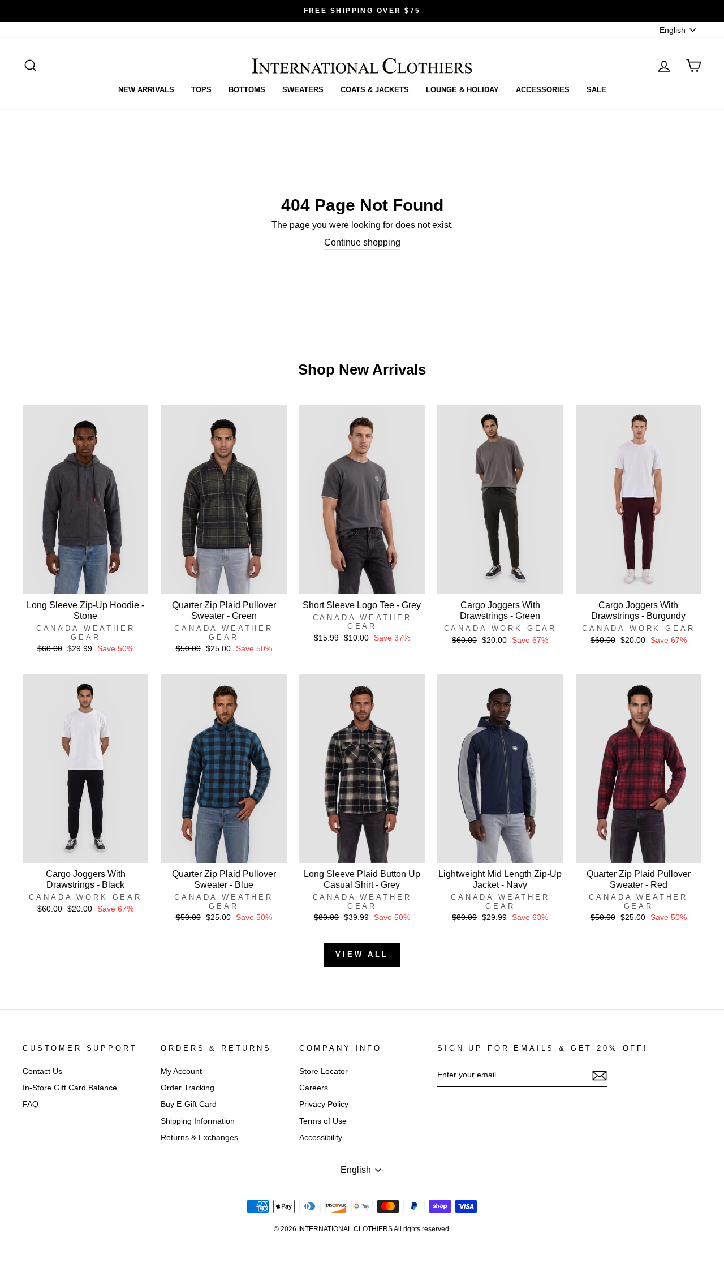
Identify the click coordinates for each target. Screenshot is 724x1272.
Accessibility (320, 1137)
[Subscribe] (599, 1075)
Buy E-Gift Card (189, 1104)
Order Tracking (187, 1088)
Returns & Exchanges (199, 1137)
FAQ (30, 1104)
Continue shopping (362, 242)
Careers (313, 1088)
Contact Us (42, 1071)
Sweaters (303, 89)
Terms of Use (323, 1121)
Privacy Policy (323, 1104)
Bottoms (247, 89)
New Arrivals (146, 89)
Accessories (543, 89)
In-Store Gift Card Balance (70, 1088)
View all (362, 954)
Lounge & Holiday (462, 89)
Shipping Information (198, 1121)
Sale (596, 89)
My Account (181, 1071)
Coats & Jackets (375, 89)
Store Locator (323, 1071)
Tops (201, 89)
